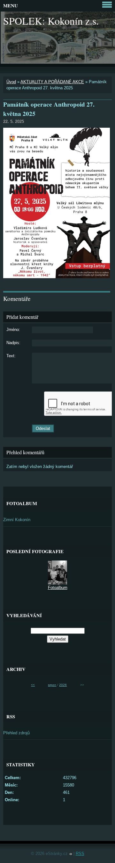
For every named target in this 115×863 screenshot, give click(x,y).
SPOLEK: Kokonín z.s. (51, 21)
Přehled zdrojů (16, 732)
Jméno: (13, 329)
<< (33, 685)
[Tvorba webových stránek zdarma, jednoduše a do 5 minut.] (71, 854)
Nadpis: (13, 342)
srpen (52, 685)
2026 (63, 685)
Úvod (11, 81)
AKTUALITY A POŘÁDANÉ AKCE (52, 81)
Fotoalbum (57, 587)
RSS (80, 853)
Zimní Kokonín (16, 519)
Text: (11, 355)
